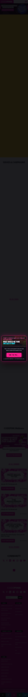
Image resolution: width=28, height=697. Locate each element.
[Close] (24, 338)
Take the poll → (14, 355)
